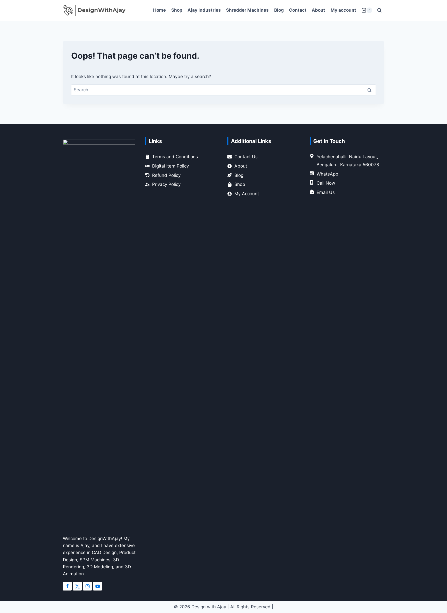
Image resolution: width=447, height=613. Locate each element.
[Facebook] (67, 586)
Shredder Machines (247, 10)
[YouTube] (97, 586)
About (318, 10)
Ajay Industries (204, 10)
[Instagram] (87, 586)
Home (159, 10)
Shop (176, 10)
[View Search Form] (379, 10)
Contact (298, 10)
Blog (279, 10)
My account (343, 10)
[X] (77, 586)
